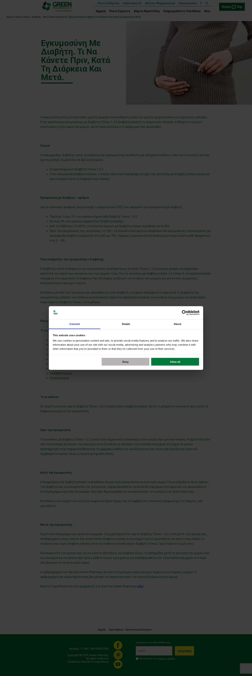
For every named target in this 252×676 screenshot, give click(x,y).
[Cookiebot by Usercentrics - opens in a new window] (184, 312)
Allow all (175, 361)
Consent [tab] (74, 324)
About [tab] (177, 324)
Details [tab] (126, 324)
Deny (125, 361)
